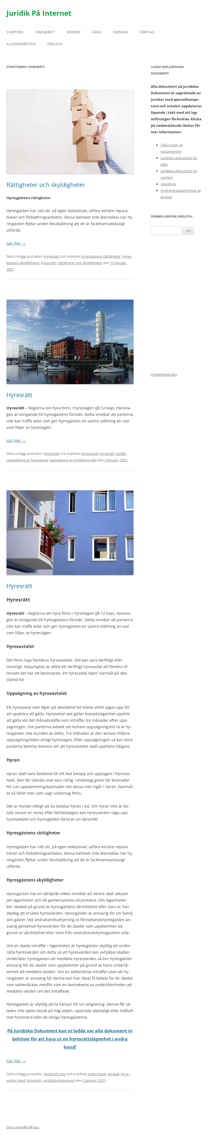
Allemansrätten (20, 44)
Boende (73, 32)
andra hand (96, 1073)
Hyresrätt (51, 256)
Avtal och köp (55, 1073)
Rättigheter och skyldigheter (45, 184)
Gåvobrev (168, 184)
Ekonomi (120, 32)
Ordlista (55, 44)
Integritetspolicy (164, 374)
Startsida (15, 32)
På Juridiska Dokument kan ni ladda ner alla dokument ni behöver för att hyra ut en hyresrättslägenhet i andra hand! (69, 1039)
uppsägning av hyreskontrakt (73, 460)
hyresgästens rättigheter (101, 256)
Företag (147, 32)
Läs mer (16, 243)
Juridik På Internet (38, 13)
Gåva (96, 32)
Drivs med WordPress (22, 1127)
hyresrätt (48, 262)
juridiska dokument (59, 1080)
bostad (113, 1073)
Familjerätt (45, 32)
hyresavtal (89, 453)
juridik (121, 453)
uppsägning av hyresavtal (27, 460)
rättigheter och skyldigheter (80, 262)
